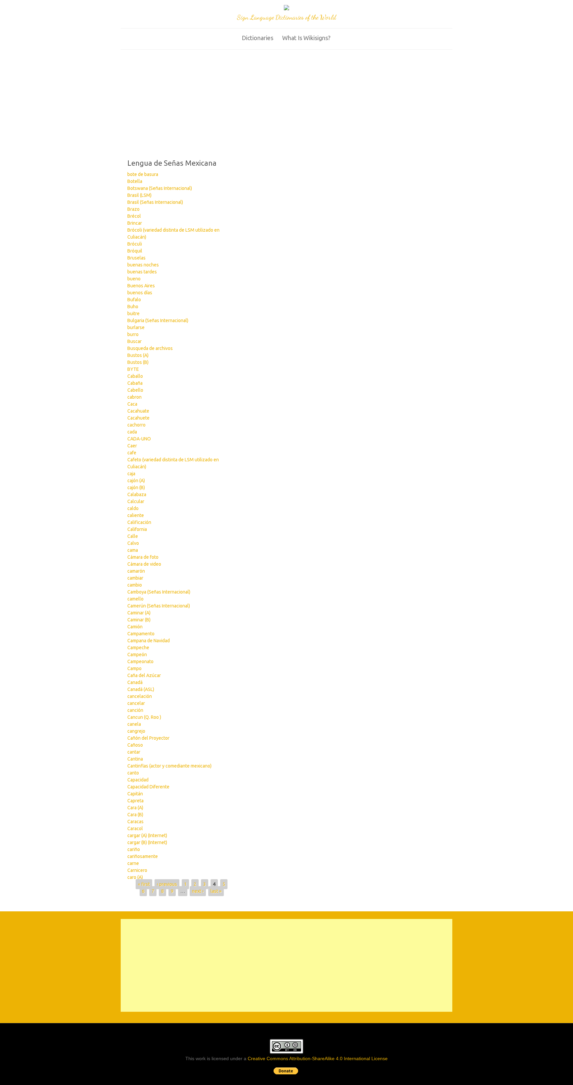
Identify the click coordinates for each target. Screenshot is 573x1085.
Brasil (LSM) (139, 195)
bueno (134, 278)
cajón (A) (136, 480)
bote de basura (142, 174)
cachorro (136, 425)
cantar (133, 752)
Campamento (141, 633)
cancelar (136, 703)
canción (135, 710)
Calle (132, 536)
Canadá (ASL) (140, 689)
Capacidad (138, 779)
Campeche (138, 647)
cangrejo (136, 731)
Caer (132, 445)
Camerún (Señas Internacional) (158, 605)
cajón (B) (136, 487)
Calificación (139, 522)
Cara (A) (135, 807)
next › (198, 891)
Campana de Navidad (148, 640)
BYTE (133, 369)
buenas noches (143, 264)
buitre (133, 313)
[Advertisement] (286, 99)
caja (131, 473)
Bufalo (134, 299)
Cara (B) (135, 814)
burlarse (136, 327)
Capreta (135, 800)
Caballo (135, 376)
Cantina (135, 759)
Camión (135, 626)
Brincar (134, 223)
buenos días (139, 292)
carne (133, 863)
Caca (132, 404)
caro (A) (135, 877)
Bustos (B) (138, 362)
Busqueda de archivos (150, 348)
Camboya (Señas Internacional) (158, 592)
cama (132, 550)
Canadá (135, 682)
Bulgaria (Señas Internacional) (157, 320)
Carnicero (137, 870)
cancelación (139, 696)
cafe (131, 452)
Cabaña (135, 383)
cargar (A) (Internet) (147, 835)
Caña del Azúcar (144, 675)
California (137, 529)
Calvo (133, 543)
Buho (132, 306)
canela (134, 724)
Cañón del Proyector (148, 738)
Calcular (135, 501)
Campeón (137, 654)
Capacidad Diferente (148, 786)
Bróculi (134, 244)
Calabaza (136, 494)
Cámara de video (144, 564)
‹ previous (167, 884)
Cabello (135, 390)
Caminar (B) (139, 619)
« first (144, 884)
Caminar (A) (139, 612)
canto (133, 772)
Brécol (134, 216)
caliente (135, 515)
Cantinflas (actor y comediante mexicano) (169, 766)
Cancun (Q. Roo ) (144, 717)
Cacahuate (138, 411)
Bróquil (134, 251)
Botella (134, 181)
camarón (136, 571)
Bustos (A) (138, 355)
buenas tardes (142, 271)
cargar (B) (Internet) (147, 842)
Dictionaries (257, 37)
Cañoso (135, 745)
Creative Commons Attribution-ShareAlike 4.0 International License (318, 1058)
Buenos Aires (141, 285)
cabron (134, 397)
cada (132, 431)
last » (216, 891)
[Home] (286, 8)
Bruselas (136, 257)
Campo (134, 668)
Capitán (135, 793)
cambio (134, 585)
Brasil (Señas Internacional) (155, 202)
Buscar (134, 341)
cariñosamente (142, 856)
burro (133, 334)
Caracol (135, 828)
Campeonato (140, 661)
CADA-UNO (139, 438)
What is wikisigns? (306, 37)
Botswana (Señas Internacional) (159, 188)
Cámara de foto (143, 557)
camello (135, 598)
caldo (133, 508)
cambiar (135, 578)
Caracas (135, 821)
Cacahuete (138, 418)
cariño (133, 849)
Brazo (133, 209)
